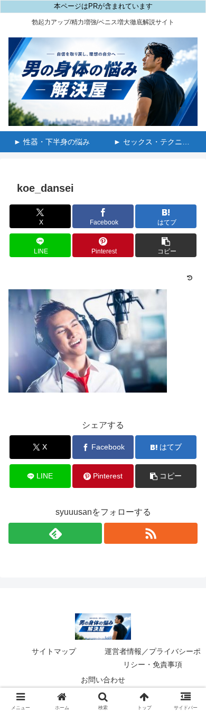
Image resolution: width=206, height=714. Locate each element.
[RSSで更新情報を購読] (151, 533)
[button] (165, 245)
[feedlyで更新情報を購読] (55, 533)
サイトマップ (54, 651)
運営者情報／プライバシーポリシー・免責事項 (153, 658)
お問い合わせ (103, 680)
